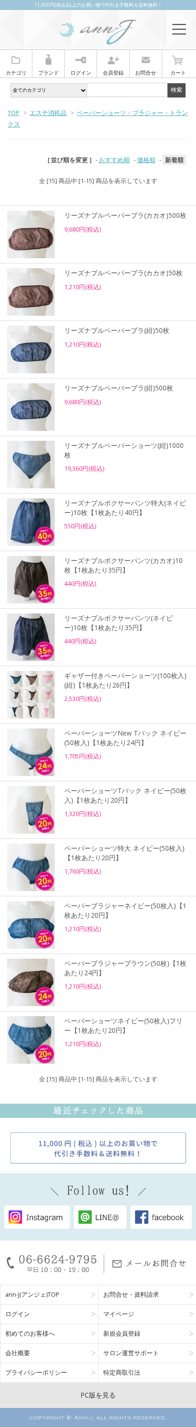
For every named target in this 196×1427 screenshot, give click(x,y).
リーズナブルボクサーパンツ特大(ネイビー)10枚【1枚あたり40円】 (125, 507)
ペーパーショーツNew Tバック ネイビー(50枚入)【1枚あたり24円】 (125, 737)
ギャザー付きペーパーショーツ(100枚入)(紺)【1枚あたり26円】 (125, 680)
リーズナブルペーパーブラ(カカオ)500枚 (125, 215)
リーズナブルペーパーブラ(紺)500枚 (118, 387)
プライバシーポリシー (36, 1373)
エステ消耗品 (48, 112)
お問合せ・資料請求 (131, 1295)
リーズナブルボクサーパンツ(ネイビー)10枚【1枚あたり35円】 (118, 622)
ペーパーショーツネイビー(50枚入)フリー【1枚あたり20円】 (123, 1025)
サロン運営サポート (131, 1353)
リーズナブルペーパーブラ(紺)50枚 (116, 330)
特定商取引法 (121, 1373)
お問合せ (145, 72)
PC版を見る (98, 1394)
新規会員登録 (121, 1334)
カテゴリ (16, 72)
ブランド (48, 72)
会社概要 (17, 1353)
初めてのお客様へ (30, 1334)
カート (178, 72)
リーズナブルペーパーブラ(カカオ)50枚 (123, 272)
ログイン (80, 72)
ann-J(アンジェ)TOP (32, 1295)
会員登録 (113, 72)
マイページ (118, 1314)
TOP (14, 112)
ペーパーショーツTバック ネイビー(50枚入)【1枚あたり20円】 (125, 795)
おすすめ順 (114, 159)
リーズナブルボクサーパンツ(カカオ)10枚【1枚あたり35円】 (123, 565)
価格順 (146, 159)
